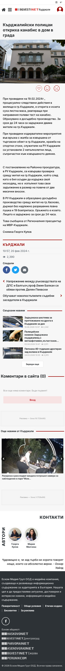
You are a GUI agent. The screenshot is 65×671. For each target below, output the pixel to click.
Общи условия (32, 605)
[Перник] (14, 658)
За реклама (27, 610)
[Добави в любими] (39, 88)
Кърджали (13, 245)
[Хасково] (15, 634)
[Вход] (60, 9)
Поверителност (11, 605)
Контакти (51, 517)
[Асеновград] (18, 648)
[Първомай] (15, 643)
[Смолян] (20, 653)
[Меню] (10, 10)
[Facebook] (6, 621)
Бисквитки (10, 610)
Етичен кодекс (53, 605)
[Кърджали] (32, 9)
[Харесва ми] (48, 88)
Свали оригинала (11, 43)
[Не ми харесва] (58, 88)
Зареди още (32, 364)
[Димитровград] (20, 638)
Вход (33, 399)
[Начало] (4, 10)
